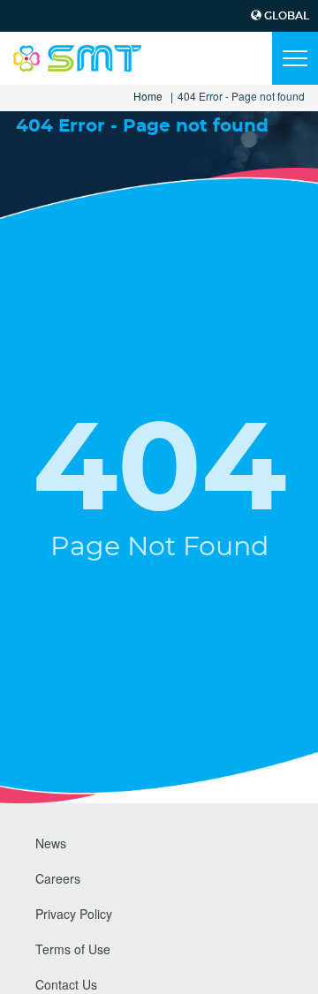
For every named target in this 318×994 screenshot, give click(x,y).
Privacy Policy (73, 913)
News (50, 843)
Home (148, 95)
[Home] (77, 58)
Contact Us (66, 984)
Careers (57, 878)
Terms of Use (72, 949)
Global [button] (285, 16)
